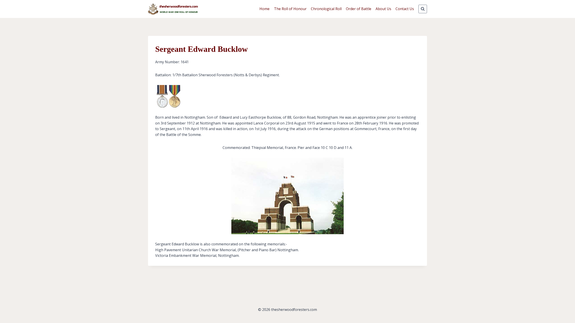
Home (264, 8)
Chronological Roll (326, 8)
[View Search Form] (422, 9)
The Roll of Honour (290, 8)
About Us (383, 8)
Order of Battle (358, 8)
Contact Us (405, 8)
